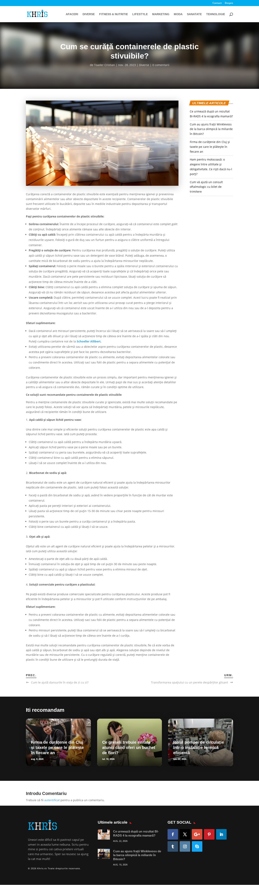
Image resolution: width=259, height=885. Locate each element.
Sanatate (194, 14)
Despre (229, 3)
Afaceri (72, 14)
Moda (178, 14)
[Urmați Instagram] (185, 846)
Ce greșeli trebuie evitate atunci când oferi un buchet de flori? (128, 747)
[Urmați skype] (197, 846)
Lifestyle (140, 14)
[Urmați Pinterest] (209, 834)
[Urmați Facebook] (173, 834)
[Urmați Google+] (197, 834)
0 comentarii (160, 65)
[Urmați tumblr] (173, 846)
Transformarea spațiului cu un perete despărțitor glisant (189, 682)
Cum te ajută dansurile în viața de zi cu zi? (59, 682)
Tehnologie (215, 14)
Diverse (89, 14)
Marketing (160, 14)
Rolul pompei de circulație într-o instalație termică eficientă (198, 747)
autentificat (52, 800)
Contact (217, 3)
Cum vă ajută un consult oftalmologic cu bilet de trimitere (206, 187)
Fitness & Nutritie (113, 14)
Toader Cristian (104, 65)
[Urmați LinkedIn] (221, 834)
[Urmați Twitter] (185, 834)
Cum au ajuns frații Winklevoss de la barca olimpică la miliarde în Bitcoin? (211, 129)
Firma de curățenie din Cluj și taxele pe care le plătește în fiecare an (210, 146)
